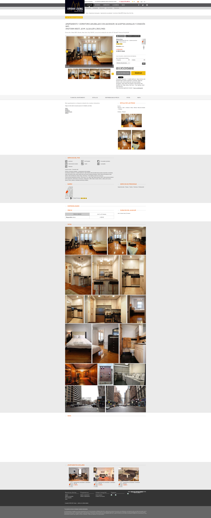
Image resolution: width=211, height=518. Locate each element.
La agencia (115, 5)
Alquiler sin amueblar (69, 496)
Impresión (121, 36)
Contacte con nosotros (100, 496)
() (134, 1)
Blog (123, 5)
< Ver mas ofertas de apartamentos (74, 17)
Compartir (106, 5)
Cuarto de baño (68, 111)
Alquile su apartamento (84, 494)
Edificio (66, 113)
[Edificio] (81, 374)
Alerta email (102, 8)
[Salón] (86, 241)
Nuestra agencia (99, 494)
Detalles (95, 97)
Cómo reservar (109, 8)
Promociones (88, 8)
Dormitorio (67, 110)
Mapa (139, 97)
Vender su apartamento (85, 496)
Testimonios (116, 8)
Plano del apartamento (77, 97)
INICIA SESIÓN (88, 1)
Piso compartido (68, 497)
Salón (66, 108)
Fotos (128, 97)
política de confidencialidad (83, 503)
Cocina (66, 109)
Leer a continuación (138, 88)
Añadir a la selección (134, 36)
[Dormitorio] (136, 309)
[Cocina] (78, 275)
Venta (66, 499)
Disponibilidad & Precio (112, 97)
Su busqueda (95, 8)
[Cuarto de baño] (133, 343)
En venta (97, 5)
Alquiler (89, 5)
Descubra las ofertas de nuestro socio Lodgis (137, 492)
